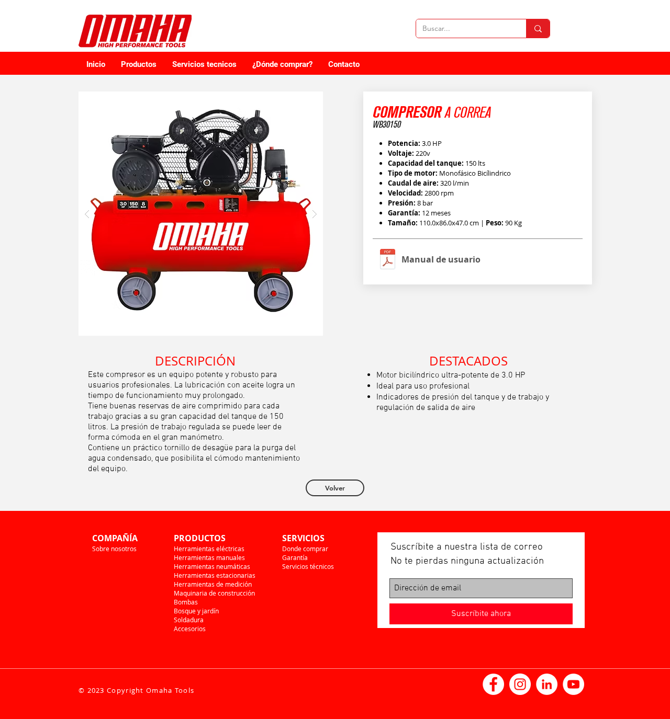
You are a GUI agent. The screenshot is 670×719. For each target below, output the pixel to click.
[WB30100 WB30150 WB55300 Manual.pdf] (387, 260)
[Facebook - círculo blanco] (493, 684)
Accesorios (190, 628)
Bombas (186, 602)
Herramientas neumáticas (212, 566)
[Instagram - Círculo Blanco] (520, 684)
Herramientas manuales (209, 557)
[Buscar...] (538, 28)
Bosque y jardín (196, 611)
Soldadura (189, 619)
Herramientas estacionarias (214, 575)
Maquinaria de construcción (214, 593)
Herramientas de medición (213, 584)
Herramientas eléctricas (209, 548)
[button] (201, 214)
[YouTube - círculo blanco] (573, 684)
